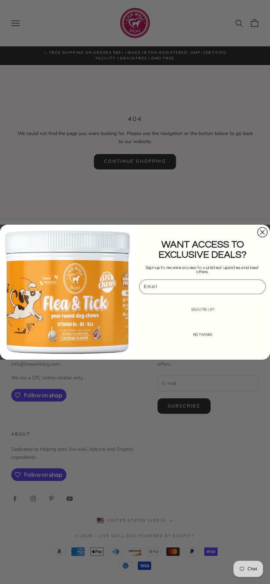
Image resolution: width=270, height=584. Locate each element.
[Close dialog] (263, 232)
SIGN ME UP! (202, 309)
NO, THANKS (202, 334)
